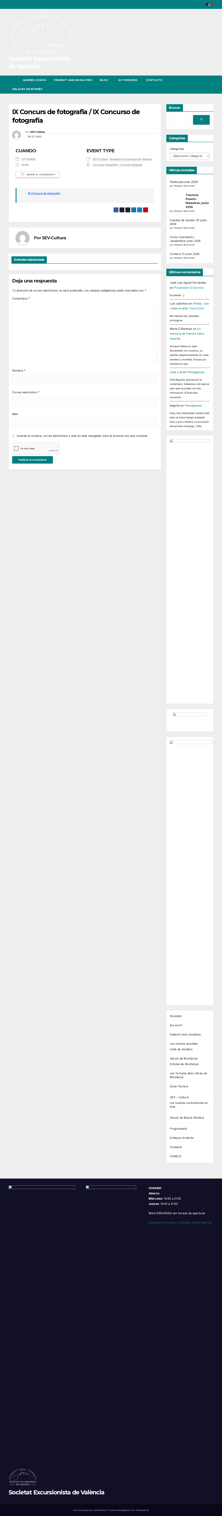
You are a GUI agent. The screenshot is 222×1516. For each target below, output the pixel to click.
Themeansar (142, 1510)
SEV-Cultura (37, 131)
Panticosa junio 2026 (184, 182)
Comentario (21, 298)
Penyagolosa (195, 372)
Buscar (174, 108)
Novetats (176, 1016)
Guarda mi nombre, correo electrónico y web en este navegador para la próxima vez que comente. (82, 436)
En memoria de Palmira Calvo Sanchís (187, 334)
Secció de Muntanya (184, 1058)
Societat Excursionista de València (131, 159)
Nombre (18, 370)
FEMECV (176, 1156)
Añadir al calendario (40, 174)
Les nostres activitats (184, 1043)
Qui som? (176, 1025)
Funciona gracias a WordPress (90, 1510)
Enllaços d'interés (182, 1138)
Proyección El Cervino (188, 287)
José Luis (176, 372)
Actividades (128, 80)
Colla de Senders (181, 1049)
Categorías (177, 149)
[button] (204, 84)
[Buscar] (201, 120)
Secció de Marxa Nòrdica (187, 1117)
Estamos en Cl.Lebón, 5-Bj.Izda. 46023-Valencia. (180, 1222)
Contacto (154, 80)
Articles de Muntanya (184, 1064)
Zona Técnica (179, 1086)
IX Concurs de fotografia (44, 193)
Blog (104, 80)
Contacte (176, 1147)
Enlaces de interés (27, 89)
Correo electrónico (26, 392)
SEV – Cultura (179, 1097)
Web (15, 414)
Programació (178, 1128)
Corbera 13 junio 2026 (185, 254)
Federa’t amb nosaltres (73, 80)
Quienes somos (34, 80)
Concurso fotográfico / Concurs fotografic (118, 165)
